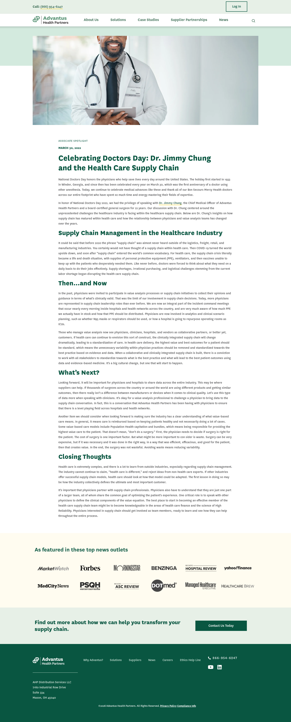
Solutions (118, 20)
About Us (91, 20)
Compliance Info (186, 706)
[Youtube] (210, 667)
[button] (236, 6)
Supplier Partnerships (189, 20)
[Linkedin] (219, 667)
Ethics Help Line (190, 660)
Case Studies (148, 20)
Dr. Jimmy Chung (170, 203)
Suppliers (135, 660)
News (223, 20)
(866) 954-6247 (51, 7)
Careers (168, 660)
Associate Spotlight (73, 141)
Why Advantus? (93, 660)
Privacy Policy (168, 706)
